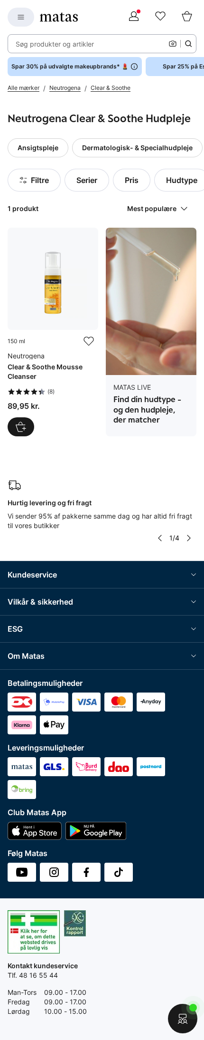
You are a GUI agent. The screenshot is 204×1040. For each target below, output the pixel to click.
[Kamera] (172, 43)
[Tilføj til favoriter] (88, 341)
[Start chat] (182, 1018)
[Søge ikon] (188, 43)
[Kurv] (186, 17)
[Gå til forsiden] (59, 17)
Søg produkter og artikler (55, 44)
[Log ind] (133, 17)
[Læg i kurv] (21, 426)
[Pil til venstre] (159, 538)
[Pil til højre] (188, 538)
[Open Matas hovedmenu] (21, 17)
